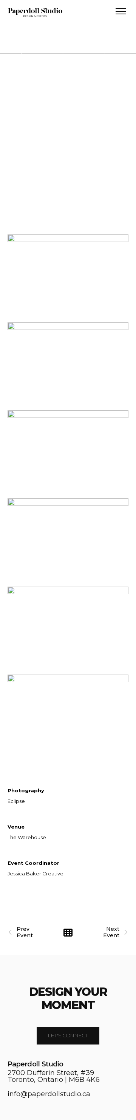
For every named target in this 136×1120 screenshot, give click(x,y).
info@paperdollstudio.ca (49, 1094)
